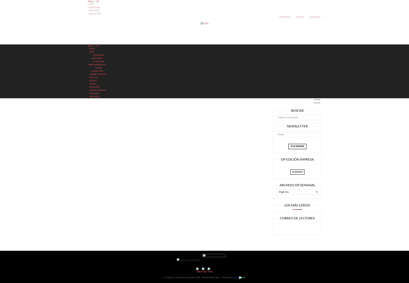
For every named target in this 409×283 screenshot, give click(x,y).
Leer (287, 227)
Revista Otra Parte (210, 277)
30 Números (297, 172)
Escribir (306, 227)
